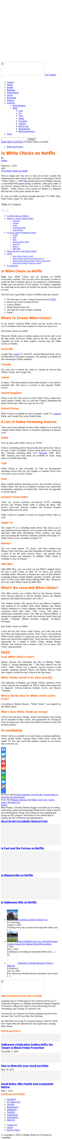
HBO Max (17, 249)
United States (18, 230)
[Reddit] (31, 768)
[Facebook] (31, 749)
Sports (21, 118)
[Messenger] (31, 782)
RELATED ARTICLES (12, 821)
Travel (10, 95)
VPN (52, 299)
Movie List (23, 126)
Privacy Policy (13, 1130)
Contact (10, 82)
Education (11, 97)
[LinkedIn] (31, 772)
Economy (22, 121)
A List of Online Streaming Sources (21, 232)
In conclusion (12, 265)
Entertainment (19, 105)
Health (10, 87)
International (24, 129)
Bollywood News (26, 131)
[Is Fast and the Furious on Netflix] (31, 844)
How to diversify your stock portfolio (24, 1065)
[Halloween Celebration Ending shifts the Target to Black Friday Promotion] (31, 1041)
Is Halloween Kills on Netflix (19, 902)
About (10, 1127)
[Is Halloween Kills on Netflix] (31, 898)
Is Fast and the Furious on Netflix (22, 848)
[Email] (31, 759)
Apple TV (16, 244)
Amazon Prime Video (21, 242)
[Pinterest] (31, 763)
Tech (20, 116)
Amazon (57, 413)
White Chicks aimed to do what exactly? (28, 258)
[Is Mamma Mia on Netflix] (31, 871)
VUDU (15, 235)
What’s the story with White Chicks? (22, 251)
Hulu (15, 239)
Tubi (14, 237)
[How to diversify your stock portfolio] (31, 1062)
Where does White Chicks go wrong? (27, 263)
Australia (16, 221)
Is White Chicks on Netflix (18, 216)
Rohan (4, 160)
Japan (15, 225)
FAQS (9, 254)
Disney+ (16, 246)
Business (11, 90)
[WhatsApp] (31, 777)
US (19, 113)
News (9, 134)
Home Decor (13, 92)
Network (43, 453)
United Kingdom (19, 228)
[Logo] (1, 77)
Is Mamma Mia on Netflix (17, 875)
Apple (16, 354)
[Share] (31, 791)
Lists (20, 110)
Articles (22, 123)
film (25, 181)
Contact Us (12, 1125)
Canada (16, 223)
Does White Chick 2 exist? (23, 256)
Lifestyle (11, 103)
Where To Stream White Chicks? (20, 218)
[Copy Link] (31, 786)
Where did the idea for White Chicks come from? (32, 261)
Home (10, 85)
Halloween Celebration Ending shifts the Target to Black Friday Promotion (27, 1046)
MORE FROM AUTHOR (35, 821)
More (15, 108)
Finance (10, 100)
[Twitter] (31, 754)
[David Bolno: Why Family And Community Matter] (31, 1080)
